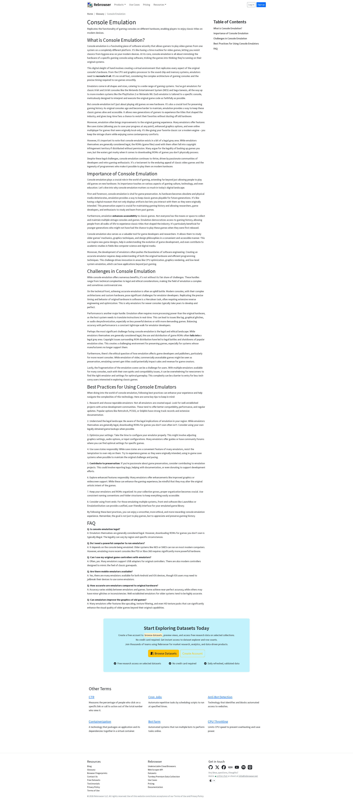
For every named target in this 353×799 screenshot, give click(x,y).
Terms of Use (93, 790)
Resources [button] (158, 4)
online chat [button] (222, 776)
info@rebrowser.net (248, 776)
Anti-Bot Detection (220, 697)
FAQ (215, 48)
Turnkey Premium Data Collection (164, 776)
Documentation (155, 787)
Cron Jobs (155, 697)
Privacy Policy (93, 787)
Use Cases (134, 4)
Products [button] (119, 4)
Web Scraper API (155, 769)
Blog (89, 766)
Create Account (192, 653)
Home (90, 14)
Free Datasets (93, 780)
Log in (251, 4)
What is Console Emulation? (227, 28)
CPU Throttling (218, 721)
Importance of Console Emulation (230, 33)
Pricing (146, 4)
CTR (91, 697)
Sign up (261, 4)
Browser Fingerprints (97, 773)
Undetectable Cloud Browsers (162, 766)
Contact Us (92, 776)
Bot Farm (154, 721)
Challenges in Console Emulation (230, 38)
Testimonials (93, 783)
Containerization (100, 721)
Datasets (152, 773)
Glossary (100, 14)
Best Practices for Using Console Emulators (236, 43)
